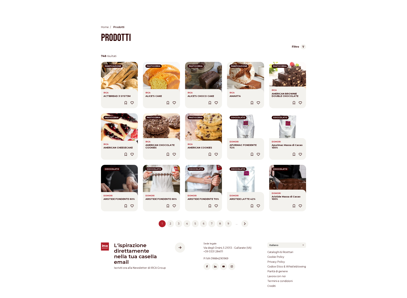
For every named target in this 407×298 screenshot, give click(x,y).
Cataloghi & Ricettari (280, 252)
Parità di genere (277, 271)
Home (105, 27)
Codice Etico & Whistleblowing (286, 266)
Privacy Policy (276, 261)
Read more (108, 63)
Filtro (295, 46)
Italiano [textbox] (273, 245)
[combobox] (286, 245)
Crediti (271, 285)
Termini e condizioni (280, 281)
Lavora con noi (276, 276)
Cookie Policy (275, 256)
